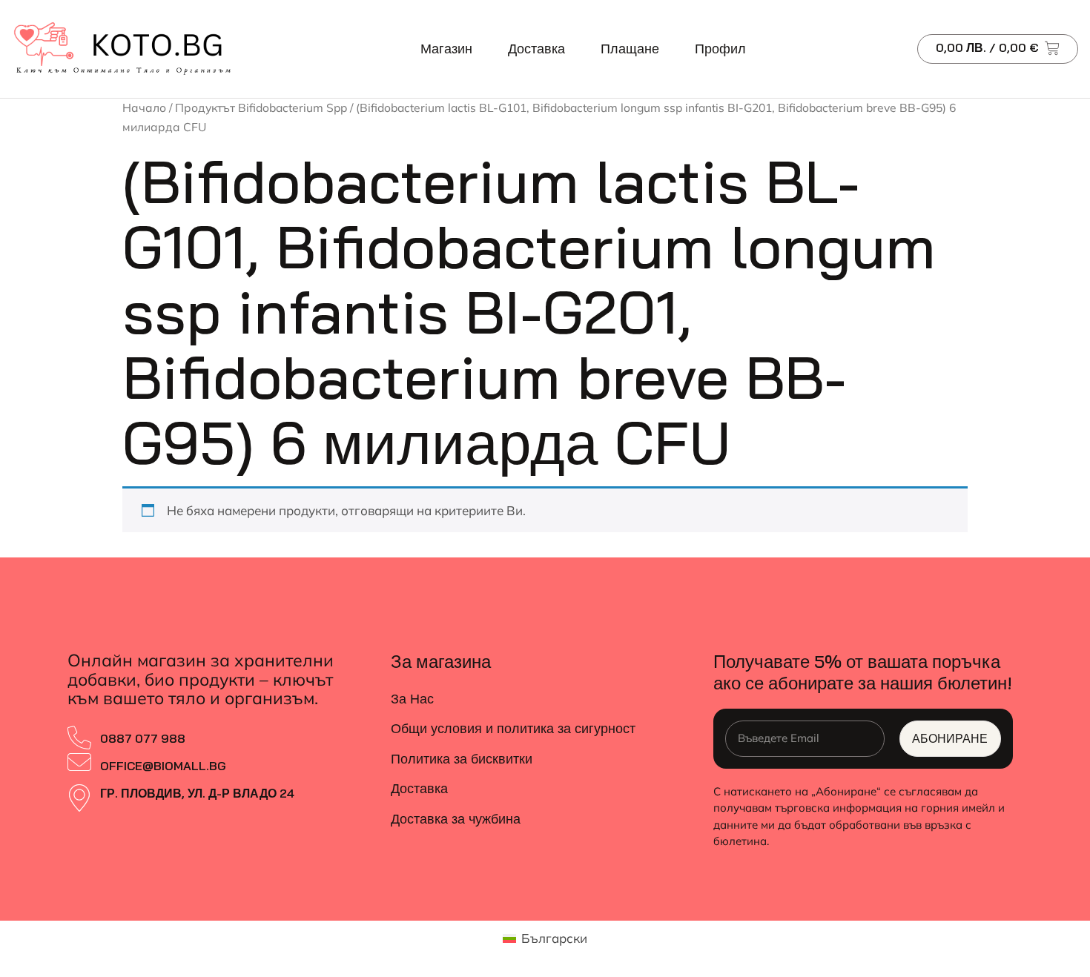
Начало (144, 107)
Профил (720, 48)
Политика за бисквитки (461, 758)
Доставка (536, 48)
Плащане (630, 48)
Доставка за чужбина (456, 818)
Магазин (446, 48)
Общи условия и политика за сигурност (513, 728)
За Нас (412, 698)
